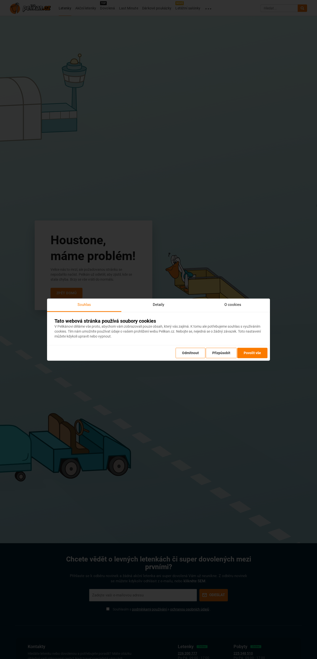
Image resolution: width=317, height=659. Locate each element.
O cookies (232, 304)
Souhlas (84, 304)
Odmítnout (190, 353)
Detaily (158, 304)
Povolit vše (252, 353)
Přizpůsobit (221, 353)
